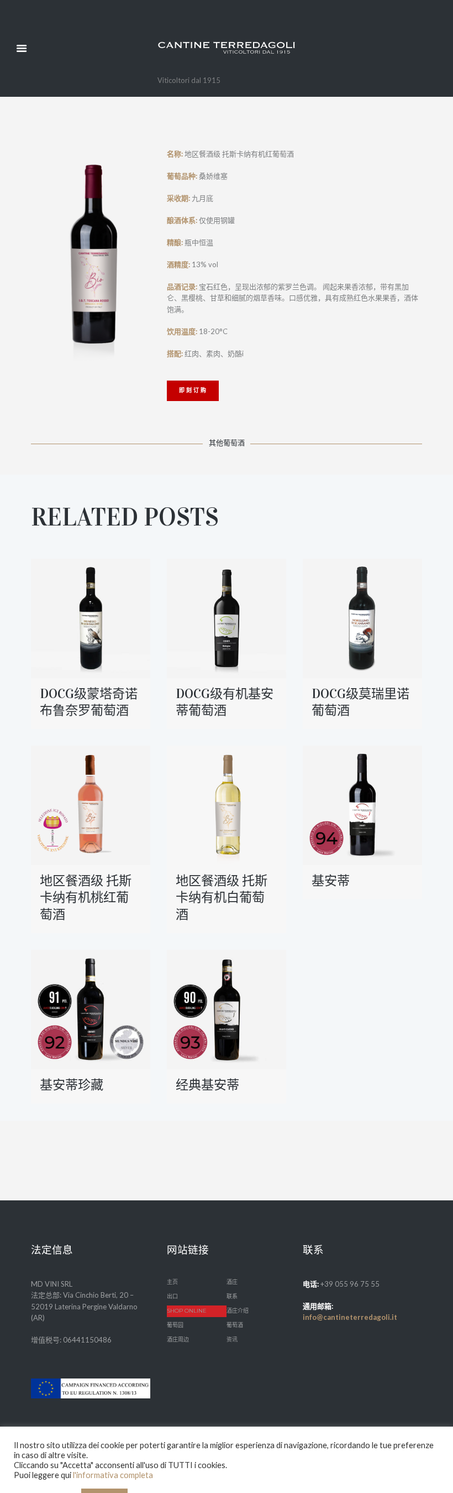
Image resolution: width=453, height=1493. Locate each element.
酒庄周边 (178, 1339)
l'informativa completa (113, 1475)
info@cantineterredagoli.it (350, 1317)
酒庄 (232, 1282)
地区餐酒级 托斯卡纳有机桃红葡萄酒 (85, 897)
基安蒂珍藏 (71, 1085)
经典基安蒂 (207, 1085)
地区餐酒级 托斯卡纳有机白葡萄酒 (221, 897)
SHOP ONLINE (187, 1310)
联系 (232, 1296)
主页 (172, 1282)
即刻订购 (193, 390)
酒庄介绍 (238, 1310)
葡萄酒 (235, 1325)
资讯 (232, 1339)
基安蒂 (331, 880)
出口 (172, 1296)
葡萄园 (175, 1325)
